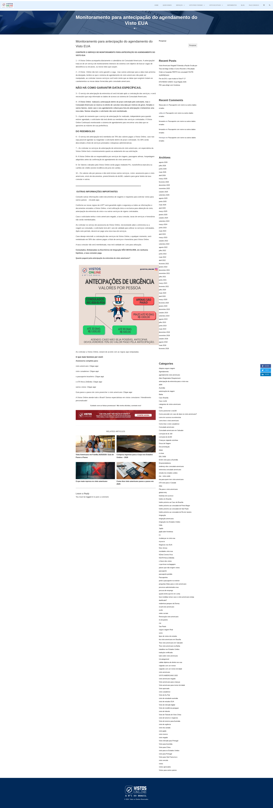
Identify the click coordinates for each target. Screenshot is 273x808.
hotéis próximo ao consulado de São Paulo (174, 509)
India (160, 525)
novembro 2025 (164, 188)
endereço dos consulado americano (171, 466)
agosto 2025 (163, 198)
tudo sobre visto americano (168, 656)
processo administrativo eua (169, 587)
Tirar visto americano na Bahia (169, 646)
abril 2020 (162, 296)
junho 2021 (162, 280)
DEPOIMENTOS (232, 5)
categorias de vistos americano (170, 404)
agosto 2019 (163, 319)
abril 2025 (162, 208)
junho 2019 (162, 326)
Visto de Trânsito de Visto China (170, 715)
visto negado (163, 737)
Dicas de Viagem (165, 443)
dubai (161, 450)
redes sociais (163, 613)
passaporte (163, 571)
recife (161, 610)
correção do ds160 (165, 437)
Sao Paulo (162, 626)
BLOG (243, 5)
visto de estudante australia (168, 698)
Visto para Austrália (165, 744)
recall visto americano (166, 607)
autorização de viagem (167, 391)
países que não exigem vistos (169, 567)
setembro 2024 (164, 221)
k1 (160, 535)
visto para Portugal (165, 754)
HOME (156, 5)
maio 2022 (162, 257)
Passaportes (163, 577)
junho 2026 (162, 169)
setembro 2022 (164, 244)
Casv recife (163, 401)
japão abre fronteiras (166, 532)
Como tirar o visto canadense (169, 424)
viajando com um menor (167, 666)
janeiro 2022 (163, 267)
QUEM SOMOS (167, 5)
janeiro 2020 (163, 306)
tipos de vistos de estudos (168, 636)
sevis (161, 633)
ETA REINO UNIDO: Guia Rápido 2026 (172, 82)
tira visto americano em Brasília (170, 639)
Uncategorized (164, 659)
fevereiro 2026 (164, 182)
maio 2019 (162, 329)
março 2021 (163, 283)
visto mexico (163, 734)
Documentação (164, 447)
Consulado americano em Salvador (171, 430)
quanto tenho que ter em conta (169, 594)
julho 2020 (162, 290)
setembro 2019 (164, 316)
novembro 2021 (164, 273)
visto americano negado (167, 679)
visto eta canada (164, 728)
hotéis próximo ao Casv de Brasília (171, 502)
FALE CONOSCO (254, 5)
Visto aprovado (164, 688)
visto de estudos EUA (166, 701)
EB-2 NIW (162, 456)
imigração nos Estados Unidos (169, 522)
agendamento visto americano (169, 375)
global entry (163, 492)
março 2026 (163, 178)
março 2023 (163, 237)
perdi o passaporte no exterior (169, 581)
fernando (162, 121)
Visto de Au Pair (164, 695)
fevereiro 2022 (164, 263)
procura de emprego (166, 590)
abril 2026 (162, 175)
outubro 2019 (163, 313)
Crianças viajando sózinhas (168, 440)
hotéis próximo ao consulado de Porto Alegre (174, 505)
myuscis (162, 541)
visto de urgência (165, 724)
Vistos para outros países (168, 770)
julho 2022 (162, 250)
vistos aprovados (165, 767)
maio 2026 (162, 172)
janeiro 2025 (163, 214)
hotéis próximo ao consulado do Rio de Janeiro (175, 512)
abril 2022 (162, 260)
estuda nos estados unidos (168, 473)
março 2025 (163, 211)
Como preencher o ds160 (168, 411)
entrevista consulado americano (170, 469)
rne (160, 623)
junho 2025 (162, 201)
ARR (160, 385)
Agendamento (164, 371)
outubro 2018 (163, 339)
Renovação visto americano (168, 617)
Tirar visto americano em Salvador (171, 643)
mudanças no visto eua (167, 538)
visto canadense (164, 692)
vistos (161, 764)
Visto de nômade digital (167, 705)
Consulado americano (166, 427)
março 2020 (163, 299)
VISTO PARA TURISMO (196, 5)
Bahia (161, 394)
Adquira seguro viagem (167, 368)
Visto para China (164, 747)
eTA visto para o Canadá (167, 483)
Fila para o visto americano (168, 489)
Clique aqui (93, 366)
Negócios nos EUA (165, 545)
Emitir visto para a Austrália (168, 460)
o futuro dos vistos (165, 561)
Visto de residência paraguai (169, 708)
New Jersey (163, 548)
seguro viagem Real (166, 630)
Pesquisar (162, 41)
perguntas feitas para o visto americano (172, 584)
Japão (161, 528)
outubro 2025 (163, 192)
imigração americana (166, 518)
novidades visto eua (166, 551)
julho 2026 (162, 165)
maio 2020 (162, 293)
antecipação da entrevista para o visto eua (173, 381)
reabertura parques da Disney (169, 603)
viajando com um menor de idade (170, 669)
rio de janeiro (163, 620)
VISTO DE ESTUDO (215, 5)
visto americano (164, 672)
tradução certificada (166, 652)
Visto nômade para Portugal (168, 741)
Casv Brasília (163, 398)
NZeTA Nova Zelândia (166, 558)
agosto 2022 (163, 247)
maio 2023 (162, 231)
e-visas (161, 453)
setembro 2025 (164, 195)
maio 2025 (162, 205)
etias (160, 486)
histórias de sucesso (166, 496)
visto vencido (163, 760)
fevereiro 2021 (164, 286)
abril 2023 (162, 234)
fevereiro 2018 (164, 348)
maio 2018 (162, 345)
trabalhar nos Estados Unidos (169, 649)
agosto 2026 (163, 162)
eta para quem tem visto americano (171, 479)
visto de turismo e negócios (168, 718)
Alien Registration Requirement (169, 378)
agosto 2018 (163, 342)
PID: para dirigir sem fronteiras (169, 85)
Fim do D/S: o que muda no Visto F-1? (172, 78)
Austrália (162, 388)
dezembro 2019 (164, 309)
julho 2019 (162, 322)
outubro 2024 (163, 218)
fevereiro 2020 (164, 303)
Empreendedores (165, 463)
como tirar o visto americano (169, 420)
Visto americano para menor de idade (172, 685)
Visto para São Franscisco (168, 757)
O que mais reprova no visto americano (91, 481)
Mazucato (162, 105)
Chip (160, 407)
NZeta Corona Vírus (166, 554)
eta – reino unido (164, 476)
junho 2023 (162, 228)
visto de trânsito (164, 711)
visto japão (162, 731)
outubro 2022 (163, 241)
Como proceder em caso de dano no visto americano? (178, 414)
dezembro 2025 (164, 185)
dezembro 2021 (164, 270)
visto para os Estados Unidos (169, 750)
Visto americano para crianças (169, 682)
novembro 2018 (164, 335)
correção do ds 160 (165, 434)
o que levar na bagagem (167, 564)
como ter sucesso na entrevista (170, 417)
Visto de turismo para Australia (169, 721)
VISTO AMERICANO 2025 (168, 675)
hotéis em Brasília (165, 499)
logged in (89, 497)
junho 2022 (162, 254)
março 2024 (163, 224)
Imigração (162, 515)
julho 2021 (162, 277)
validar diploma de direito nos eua (170, 662)
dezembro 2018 (164, 332)
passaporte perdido (165, 574)
